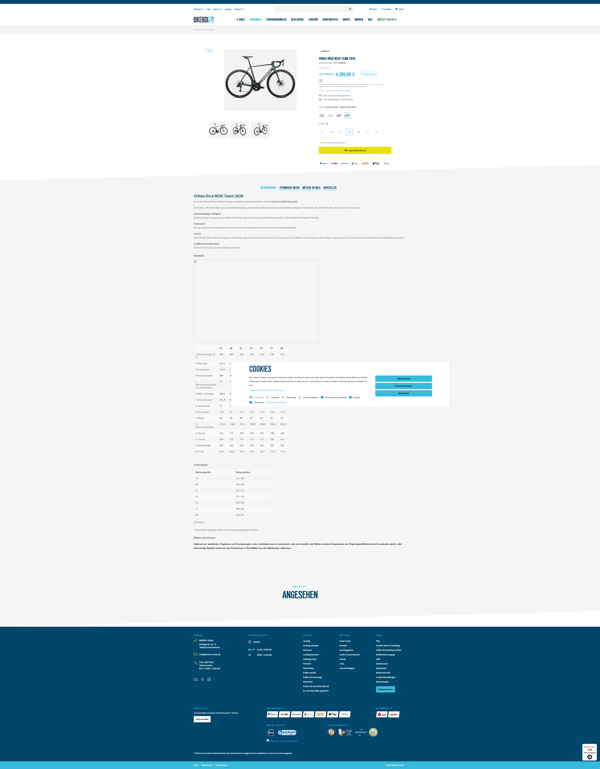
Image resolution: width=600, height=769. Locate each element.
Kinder (346, 19)
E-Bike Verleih (309, 672)
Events (343, 659)
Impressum (381, 668)
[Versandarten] (382, 714)
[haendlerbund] (361, 733)
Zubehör (313, 19)
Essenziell (259, 397)
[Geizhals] (288, 733)
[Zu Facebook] (203, 679)
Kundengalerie (346, 650)
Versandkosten (345, 90)
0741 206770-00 (206, 662)
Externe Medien (310, 397)
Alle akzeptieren (403, 378)
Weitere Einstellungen (276, 402)
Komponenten (330, 19)
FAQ (378, 641)
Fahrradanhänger (276, 19)
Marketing (291, 397)
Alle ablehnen (403, 393)
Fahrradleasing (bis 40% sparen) (338, 99)
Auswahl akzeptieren (403, 386)
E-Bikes (241, 19)
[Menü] (595, 746)
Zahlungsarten (310, 659)
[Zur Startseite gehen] (209, 20)
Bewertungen (382, 681)
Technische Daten (289, 188)
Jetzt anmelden (202, 719)
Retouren (307, 650)
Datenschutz (382, 663)
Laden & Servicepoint (350, 654)
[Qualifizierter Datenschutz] (374, 733)
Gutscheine (308, 668)
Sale (370, 19)
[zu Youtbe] (197, 679)
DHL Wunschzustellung (336, 397)
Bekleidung (297, 19)
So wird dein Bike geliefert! (315, 690)
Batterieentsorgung (385, 654)
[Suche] (350, 9)
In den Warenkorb (356, 150)
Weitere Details (311, 188)
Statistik (275, 397)
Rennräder (209, 30)
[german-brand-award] (346, 733)
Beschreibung (268, 188)
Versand (307, 663)
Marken (359, 19)
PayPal (357, 397)
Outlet (382, 19)
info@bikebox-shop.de (209, 654)
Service (216, 9)
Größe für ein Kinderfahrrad (316, 686)
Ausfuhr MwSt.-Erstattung (388, 645)
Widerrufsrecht (383, 672)
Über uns (197, 9)
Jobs (208, 9)
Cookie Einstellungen (386, 677)
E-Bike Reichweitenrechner (388, 650)
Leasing (228, 9)
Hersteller (329, 188)
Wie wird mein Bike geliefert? (336, 95)
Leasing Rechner (311, 654)
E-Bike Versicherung (312, 677)
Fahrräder (256, 19)
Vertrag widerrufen (385, 689)
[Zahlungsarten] (273, 714)
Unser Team (345, 641)
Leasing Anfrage (310, 645)
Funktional (259, 402)
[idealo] (272, 733)
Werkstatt (307, 681)
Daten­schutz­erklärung (261, 390)
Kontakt (343, 645)
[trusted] (333, 733)
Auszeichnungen (347, 668)
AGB (378, 659)
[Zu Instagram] (210, 679)
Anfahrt (256, 641)
